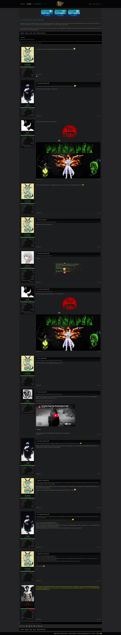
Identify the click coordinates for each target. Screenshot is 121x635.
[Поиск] (100, 4)
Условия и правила (72, 633)
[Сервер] (60, 16)
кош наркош (24, 39)
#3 (99, 179)
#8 (99, 385)
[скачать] (47, 16)
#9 (99, 434)
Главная (22, 4)
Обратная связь (64, 633)
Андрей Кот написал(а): (42, 480)
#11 (99, 507)
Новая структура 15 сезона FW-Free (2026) (33, 20)
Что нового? (37, 4)
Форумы (29, 4)
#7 (99, 351)
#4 (99, 213)
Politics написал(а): (41, 219)
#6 (99, 282)
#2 (99, 116)
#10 (99, 473)
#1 (99, 74)
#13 (99, 580)
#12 (99, 547)
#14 (99, 619)
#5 (99, 246)
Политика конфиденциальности (84, 633)
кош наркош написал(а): (42, 83)
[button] (32, 4)
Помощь (93, 633)
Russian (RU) (57, 633)
